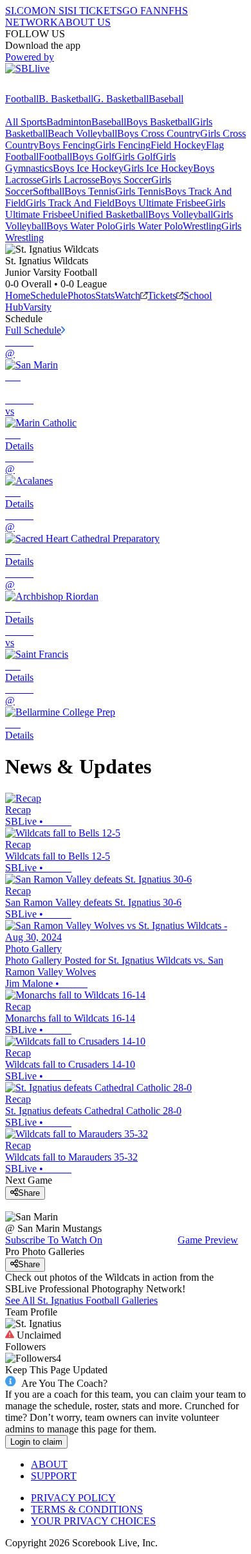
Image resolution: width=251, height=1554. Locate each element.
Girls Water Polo (149, 226)
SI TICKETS (95, 10)
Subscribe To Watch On (53, 1239)
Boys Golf (93, 156)
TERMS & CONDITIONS (87, 1509)
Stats (105, 295)
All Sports (25, 121)
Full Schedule (33, 330)
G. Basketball (121, 98)
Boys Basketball (159, 121)
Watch (127, 295)
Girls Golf (135, 156)
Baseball (166, 98)
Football (22, 98)
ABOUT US (84, 22)
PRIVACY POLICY (73, 1497)
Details (19, 445)
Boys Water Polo (80, 226)
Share (29, 1193)
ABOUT (49, 1464)
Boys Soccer (125, 179)
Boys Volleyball (180, 214)
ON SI (54, 10)
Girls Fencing (123, 145)
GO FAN (141, 10)
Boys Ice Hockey (88, 168)
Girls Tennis (140, 191)
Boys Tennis (89, 191)
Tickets (161, 295)
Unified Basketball (110, 214)
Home (17, 295)
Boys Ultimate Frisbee (160, 202)
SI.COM (23, 10)
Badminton (68, 121)
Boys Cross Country (158, 133)
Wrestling (202, 226)
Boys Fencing (67, 145)
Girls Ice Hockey (158, 168)
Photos (81, 295)
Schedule (49, 295)
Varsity (37, 307)
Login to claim (36, 1442)
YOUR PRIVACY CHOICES (93, 1520)
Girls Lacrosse (70, 179)
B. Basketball (66, 98)
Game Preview (208, 1239)
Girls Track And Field (70, 202)
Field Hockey (178, 145)
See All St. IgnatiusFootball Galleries (81, 1300)
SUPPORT (54, 1475)
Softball (48, 191)
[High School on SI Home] (54, 87)
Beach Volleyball (82, 133)
